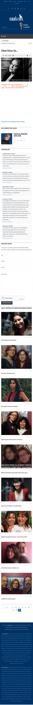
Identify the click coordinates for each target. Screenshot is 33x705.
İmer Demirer (3, 682)
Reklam (10, 1)
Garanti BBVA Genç (26, 644)
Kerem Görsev (18, 686)
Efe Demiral (17, 675)
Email (3, 267)
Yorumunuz (4, 274)
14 (28, 607)
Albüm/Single (21, 636)
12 (22, 607)
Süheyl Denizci (15, 696)
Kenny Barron (6, 686)
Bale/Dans (10, 638)
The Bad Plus (21, 696)
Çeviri (14, 640)
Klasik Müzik (20, 1)
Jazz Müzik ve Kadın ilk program (8, 599)
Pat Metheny (10, 692)
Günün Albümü (26, 646)
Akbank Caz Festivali (8, 636)
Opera (7, 659)
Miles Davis (30, 688)
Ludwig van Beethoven (12, 688)
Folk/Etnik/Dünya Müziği (5, 644)
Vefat (21, 661)
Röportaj (6, 661)
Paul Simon (15, 692)
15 (13, 610)
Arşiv (7, 638)
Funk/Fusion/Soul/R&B (18, 644)
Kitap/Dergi (17, 652)
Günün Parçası (8, 648)
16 (16, 610)
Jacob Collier (9, 682)
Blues (25, 1)
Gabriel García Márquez (9, 680)
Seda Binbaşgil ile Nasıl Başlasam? (10, 694)
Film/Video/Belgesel (27, 642)
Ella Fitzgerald (26, 675)
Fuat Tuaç (3, 680)
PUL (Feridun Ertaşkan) (15, 659)
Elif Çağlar (22, 675)
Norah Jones (15, 690)
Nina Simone (10, 690)
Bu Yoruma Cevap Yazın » (7, 168)
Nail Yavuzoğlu (5, 690)
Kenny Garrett (12, 686)
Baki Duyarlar (26, 669)
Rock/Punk (28, 659)
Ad (2, 255)
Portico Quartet (21, 692)
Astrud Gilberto (5, 669)
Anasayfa (5, 1)
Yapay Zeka (24, 661)
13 (25, 607)
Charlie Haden (14, 673)
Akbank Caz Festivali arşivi (8, 43)
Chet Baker (19, 673)
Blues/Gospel (21, 638)
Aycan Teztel (10, 669)
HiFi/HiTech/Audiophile (18, 648)
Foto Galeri (17, 3)
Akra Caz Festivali (16, 636)
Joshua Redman (16, 684)
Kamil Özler (26, 684)
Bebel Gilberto (8, 671)
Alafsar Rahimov (16, 667)
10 (15, 607)
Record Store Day (23, 659)
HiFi (28, 1)
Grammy (13, 646)
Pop (9, 659)
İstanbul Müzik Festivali (20, 650)
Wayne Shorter (13, 701)
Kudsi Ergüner (23, 686)
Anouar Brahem (23, 667)
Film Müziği (21, 642)
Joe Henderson (29, 682)
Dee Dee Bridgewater (11, 675)
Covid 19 (17, 640)
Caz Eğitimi (28, 638)
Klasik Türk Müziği (27, 652)
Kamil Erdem (21, 684)
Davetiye (21, 640)
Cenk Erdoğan (8, 673)
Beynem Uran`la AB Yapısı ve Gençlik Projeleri (11, 506)
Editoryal (25, 640)
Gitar (5, 646)
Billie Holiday (17, 671)
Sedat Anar (19, 694)
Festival (9, 642)
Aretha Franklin (29, 667)
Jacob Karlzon (14, 682)
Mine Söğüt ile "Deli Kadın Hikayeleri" (9, 406)
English (6, 642)
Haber (12, 648)
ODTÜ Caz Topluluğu (21, 690)
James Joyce (20, 682)
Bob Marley (23, 671)
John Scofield (10, 684)
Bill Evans (13, 671)
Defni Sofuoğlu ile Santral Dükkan (8, 340)
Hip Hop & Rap (25, 648)
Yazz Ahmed (19, 701)
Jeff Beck (24, 682)
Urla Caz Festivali (16, 661)
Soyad (3, 261)
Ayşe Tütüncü (21, 669)
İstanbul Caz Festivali (11, 650)
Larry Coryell (29, 686)
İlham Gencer (28, 680)
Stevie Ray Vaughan (8, 696)
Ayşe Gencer (16, 669)
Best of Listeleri (15, 638)
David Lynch (29, 673)
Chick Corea (24, 673)
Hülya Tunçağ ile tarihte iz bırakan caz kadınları (11, 439)
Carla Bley (3, 673)
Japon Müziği (8, 652)
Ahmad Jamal (10, 667)
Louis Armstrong (4, 688)
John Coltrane (4, 684)
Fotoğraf (12, 644)
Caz (24, 638)
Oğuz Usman (28, 690)
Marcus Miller (18, 688)
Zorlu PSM (21, 663)
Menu (4, 36)
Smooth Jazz (10, 661)
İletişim (14, 1)
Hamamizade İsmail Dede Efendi (20, 680)
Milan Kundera (24, 688)
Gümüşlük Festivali (19, 646)
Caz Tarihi (11, 640)
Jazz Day (12, 652)
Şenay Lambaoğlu (24, 694)
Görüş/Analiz (9, 646)
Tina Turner (26, 696)
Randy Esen (26, 692)
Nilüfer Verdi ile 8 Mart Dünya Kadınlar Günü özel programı (14, 472)
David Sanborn (3, 675)
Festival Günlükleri (15, 642)
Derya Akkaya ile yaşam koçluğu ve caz (10, 568)
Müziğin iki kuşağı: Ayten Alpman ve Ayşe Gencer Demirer (14, 537)
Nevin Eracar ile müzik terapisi (8, 373)
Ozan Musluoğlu (5, 692)
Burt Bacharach (28, 671)
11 (19, 607)
